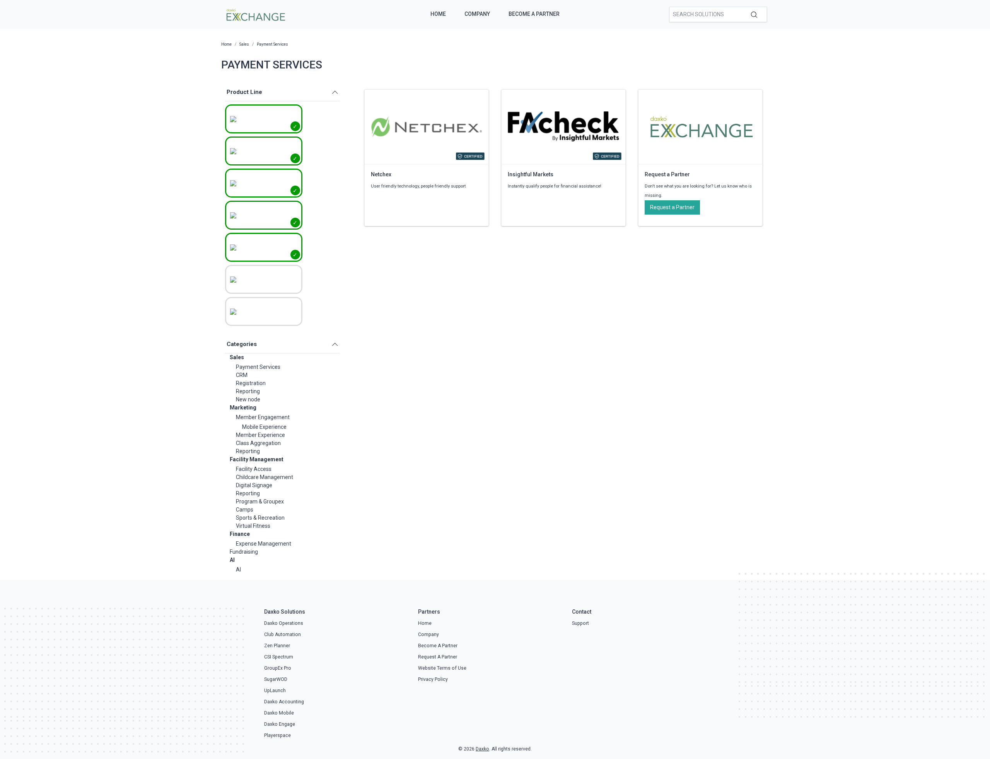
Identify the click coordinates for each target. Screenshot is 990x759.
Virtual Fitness (253, 526)
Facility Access (253, 469)
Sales (237, 357)
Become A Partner (534, 14)
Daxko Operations (283, 623)
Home (438, 14)
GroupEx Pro (277, 668)
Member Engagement (263, 417)
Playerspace (277, 735)
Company (477, 14)
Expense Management (263, 544)
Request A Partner (437, 657)
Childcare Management (264, 477)
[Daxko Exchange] (255, 14)
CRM (242, 375)
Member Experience (260, 435)
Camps (244, 510)
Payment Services (258, 367)
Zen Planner (277, 645)
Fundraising (244, 552)
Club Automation (282, 634)
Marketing (243, 407)
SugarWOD (275, 679)
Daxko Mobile (279, 713)
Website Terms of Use (442, 668)
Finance (240, 534)
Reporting (248, 391)
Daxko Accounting (284, 701)
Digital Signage (254, 485)
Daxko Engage (279, 724)
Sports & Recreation (260, 518)
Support (580, 623)
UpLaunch (275, 690)
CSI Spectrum (278, 657)
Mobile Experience (264, 427)
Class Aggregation (258, 443)
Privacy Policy (433, 679)
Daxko (482, 749)
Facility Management (256, 459)
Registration (251, 383)
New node (248, 399)
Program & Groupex (260, 501)
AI (232, 560)
